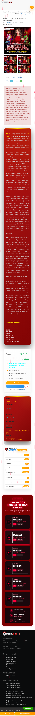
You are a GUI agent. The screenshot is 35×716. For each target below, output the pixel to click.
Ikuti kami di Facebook (12, 703)
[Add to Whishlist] (27, 386)
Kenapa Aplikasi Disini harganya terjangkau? (19, 697)
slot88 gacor (17, 478)
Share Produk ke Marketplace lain (16, 705)
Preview (15, 386)
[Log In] (32, 7)
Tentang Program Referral (13, 685)
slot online (17, 468)
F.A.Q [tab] (13, 77)
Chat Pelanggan (22, 450)
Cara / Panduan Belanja (13, 684)
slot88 (17, 455)
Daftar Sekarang (17, 383)
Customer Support (11, 667)
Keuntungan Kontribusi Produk (15, 693)
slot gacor (17, 463)
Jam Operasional (11, 669)
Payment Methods (11, 665)
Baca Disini (22, 389)
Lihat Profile (13, 450)
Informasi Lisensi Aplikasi (13, 695)
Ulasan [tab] (19, 81)
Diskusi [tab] (8, 81)
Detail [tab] (7, 77)
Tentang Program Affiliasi (13, 687)
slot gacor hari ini (17, 472)
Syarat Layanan (11, 661)
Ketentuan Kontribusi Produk (14, 691)
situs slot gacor (17, 482)
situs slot (17, 459)
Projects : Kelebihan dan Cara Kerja (16, 701)
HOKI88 (8, 23)
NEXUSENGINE (11, 402)
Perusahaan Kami (11, 657)
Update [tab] (20, 77)
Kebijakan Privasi (11, 663)
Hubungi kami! (25, 14)
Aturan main (9, 659)
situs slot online (17, 486)
